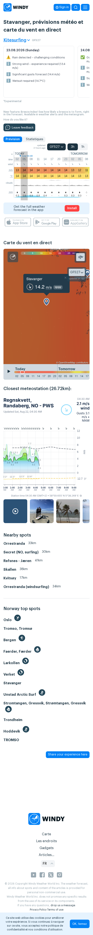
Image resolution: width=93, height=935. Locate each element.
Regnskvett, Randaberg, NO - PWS (28, 402)
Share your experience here (67, 754)
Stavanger (34, 278)
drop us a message (63, 905)
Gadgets (47, 848)
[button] (75, 409)
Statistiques (34, 139)
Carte (46, 834)
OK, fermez (79, 923)
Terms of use (55, 909)
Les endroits (46, 841)
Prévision (13, 139)
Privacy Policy (38, 909)
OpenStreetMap (67, 362)
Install (72, 208)
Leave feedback (23, 127)
